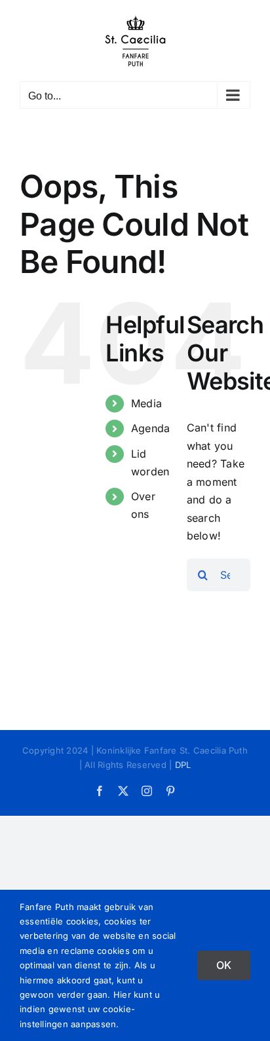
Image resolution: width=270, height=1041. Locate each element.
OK (223, 965)
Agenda (150, 428)
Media (146, 403)
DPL (183, 764)
